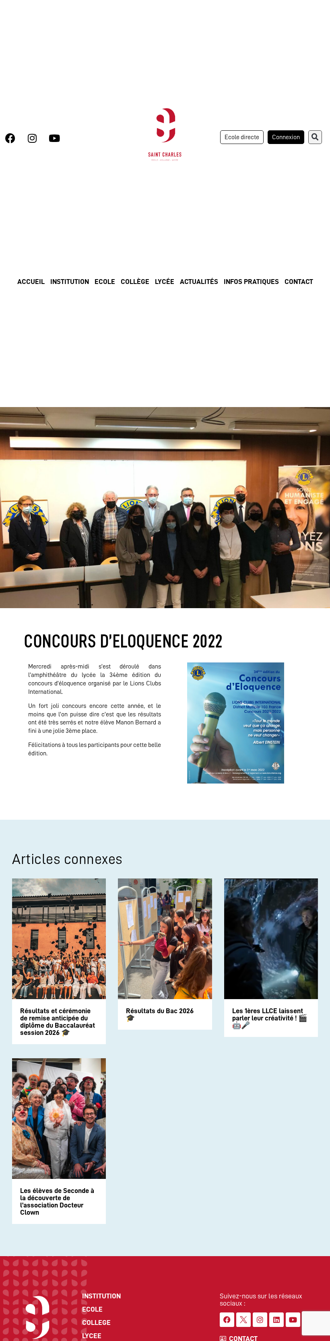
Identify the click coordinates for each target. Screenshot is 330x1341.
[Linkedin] (276, 1319)
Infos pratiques (251, 281)
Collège (135, 281)
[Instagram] (32, 138)
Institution (69, 281)
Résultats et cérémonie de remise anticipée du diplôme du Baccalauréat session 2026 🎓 (57, 1021)
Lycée (164, 281)
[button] (315, 137)
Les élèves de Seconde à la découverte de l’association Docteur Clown (57, 1201)
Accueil (31, 281)
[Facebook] (10, 138)
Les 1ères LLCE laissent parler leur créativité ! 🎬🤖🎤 (269, 1018)
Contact (299, 281)
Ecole (105, 281)
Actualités (199, 281)
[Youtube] (54, 138)
